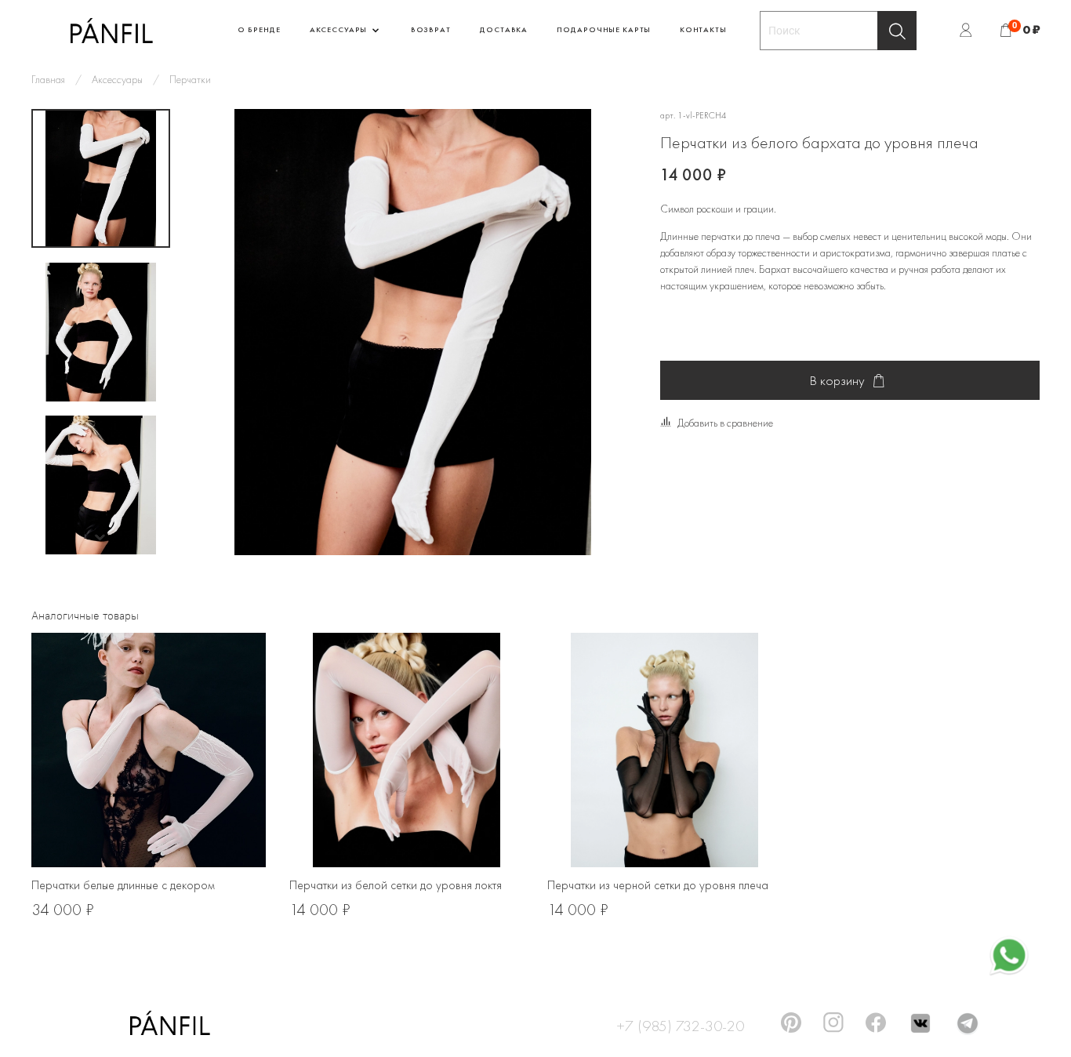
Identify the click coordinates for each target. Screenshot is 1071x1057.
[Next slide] (101, 537)
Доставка (503, 29)
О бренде (259, 29)
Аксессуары (339, 29)
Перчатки (190, 79)
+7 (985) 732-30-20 (680, 1023)
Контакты (703, 29)
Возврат (431, 29)
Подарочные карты (604, 29)
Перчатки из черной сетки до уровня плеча (657, 885)
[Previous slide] (217, 332)
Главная (48, 79)
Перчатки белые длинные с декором (123, 885)
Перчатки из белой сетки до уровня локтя (395, 885)
